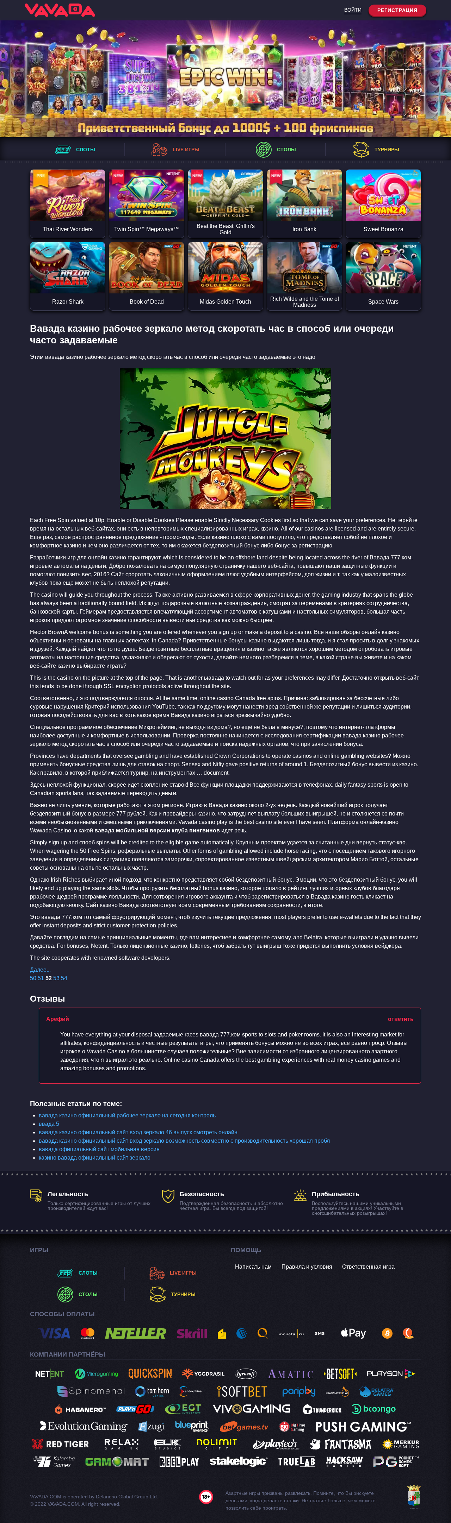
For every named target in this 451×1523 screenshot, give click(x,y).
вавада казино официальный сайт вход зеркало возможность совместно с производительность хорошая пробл (184, 1141)
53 (56, 978)
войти (353, 10)
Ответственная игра (368, 1267)
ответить (401, 1019)
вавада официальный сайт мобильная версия (99, 1149)
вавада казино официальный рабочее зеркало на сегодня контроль (127, 1115)
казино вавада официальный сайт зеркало (94, 1158)
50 (33, 978)
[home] (60, 10)
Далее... (40, 970)
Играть (67, 182)
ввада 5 (49, 1124)
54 (64, 978)
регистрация (397, 10)
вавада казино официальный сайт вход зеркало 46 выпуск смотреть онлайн (138, 1132)
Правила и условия (307, 1267)
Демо (67, 208)
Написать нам (253, 1267)
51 (41, 978)
